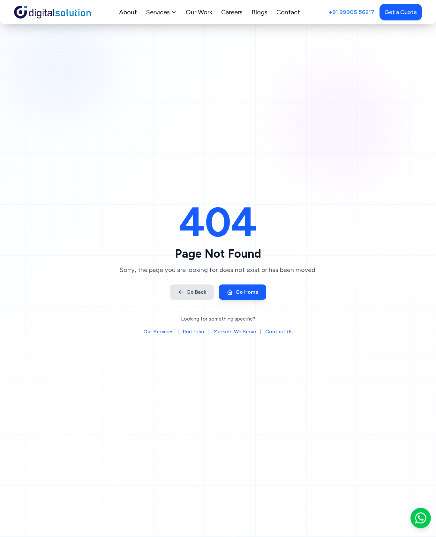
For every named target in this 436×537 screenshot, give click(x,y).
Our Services (158, 332)
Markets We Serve (235, 332)
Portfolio (193, 332)
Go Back (196, 292)
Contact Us (279, 332)
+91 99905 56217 (351, 12)
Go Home (247, 292)
